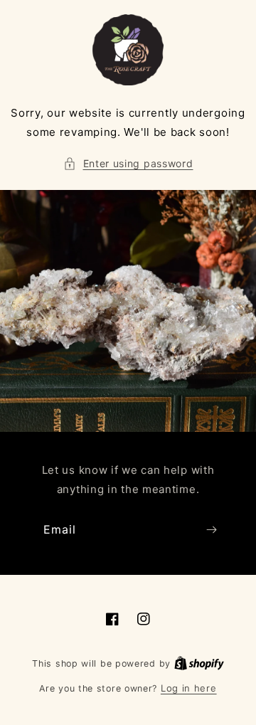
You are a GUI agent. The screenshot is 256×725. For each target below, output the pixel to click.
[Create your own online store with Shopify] (199, 663)
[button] (128, 163)
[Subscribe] (211, 529)
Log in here (189, 688)
